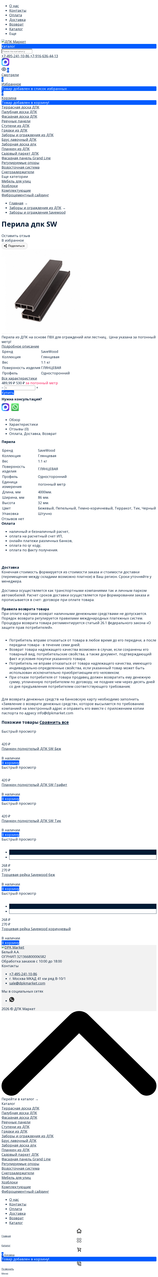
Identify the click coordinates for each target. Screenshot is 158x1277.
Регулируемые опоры (20, 162)
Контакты (17, 10)
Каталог (16, 29)
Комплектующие (16, 190)
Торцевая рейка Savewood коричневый (36, 928)
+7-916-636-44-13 (44, 56)
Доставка (17, 19)
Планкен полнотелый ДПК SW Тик (31, 820)
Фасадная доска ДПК (19, 116)
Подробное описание (20, 346)
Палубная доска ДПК (19, 111)
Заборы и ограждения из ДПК (28, 135)
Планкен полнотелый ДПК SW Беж (31, 748)
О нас (14, 5)
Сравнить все (54, 722)
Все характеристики (19, 378)
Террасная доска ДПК (20, 107)
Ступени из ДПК (15, 125)
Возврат (16, 24)
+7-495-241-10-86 (16, 56)
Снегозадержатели (18, 172)
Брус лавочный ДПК (19, 139)
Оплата (15, 15)
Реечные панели (16, 121)
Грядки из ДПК (14, 130)
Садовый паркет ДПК (20, 153)
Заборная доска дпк (19, 144)
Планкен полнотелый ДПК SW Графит (34, 784)
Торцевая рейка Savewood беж (28, 874)
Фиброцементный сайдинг (25, 195)
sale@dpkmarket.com (27, 983)
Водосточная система (21, 167)
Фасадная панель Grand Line (26, 158)
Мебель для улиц (16, 181)
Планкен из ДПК (16, 148)
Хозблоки (10, 185)
